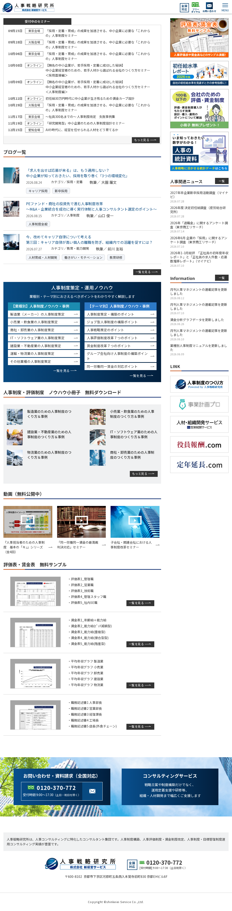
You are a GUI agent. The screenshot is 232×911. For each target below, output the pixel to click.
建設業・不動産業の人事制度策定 (35, 345)
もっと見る (142, 140)
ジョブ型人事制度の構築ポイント (112, 321)
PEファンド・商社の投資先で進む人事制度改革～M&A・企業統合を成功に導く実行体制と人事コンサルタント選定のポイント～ (91, 206)
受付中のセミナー (37, 21)
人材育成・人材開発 (43, 257)
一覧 (222, 181)
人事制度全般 (38, 224)
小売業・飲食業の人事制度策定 (34, 321)
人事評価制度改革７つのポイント (112, 337)
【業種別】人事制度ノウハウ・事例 (40, 306)
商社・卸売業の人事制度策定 (32, 329)
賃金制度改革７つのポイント (109, 345)
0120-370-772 (56, 788)
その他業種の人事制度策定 (30, 361)
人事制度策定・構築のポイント (110, 314)
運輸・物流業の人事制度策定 (32, 353)
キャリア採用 (38, 190)
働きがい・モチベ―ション (83, 257)
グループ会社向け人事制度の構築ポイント (117, 356)
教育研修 (116, 257)
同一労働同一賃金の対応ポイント (112, 366)
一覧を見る (143, 272)
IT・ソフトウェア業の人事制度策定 (37, 337)
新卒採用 (61, 190)
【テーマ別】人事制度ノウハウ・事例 (119, 306)
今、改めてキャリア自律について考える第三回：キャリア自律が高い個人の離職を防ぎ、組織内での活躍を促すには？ (89, 239)
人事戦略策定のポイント (105, 329)
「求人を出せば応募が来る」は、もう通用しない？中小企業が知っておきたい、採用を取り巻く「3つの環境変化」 (77, 172)
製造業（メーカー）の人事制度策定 (37, 314)
